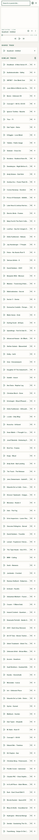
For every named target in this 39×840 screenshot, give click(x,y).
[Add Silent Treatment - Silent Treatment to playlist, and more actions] (34, 643)
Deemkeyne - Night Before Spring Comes (18, 166)
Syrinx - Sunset (12, 706)
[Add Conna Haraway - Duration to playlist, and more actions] (34, 189)
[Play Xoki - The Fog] (4, 510)
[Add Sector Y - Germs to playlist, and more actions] (34, 299)
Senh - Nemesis (12, 565)
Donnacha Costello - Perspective (18, 307)
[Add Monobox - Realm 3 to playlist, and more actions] (34, 502)
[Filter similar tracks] (35, 58)
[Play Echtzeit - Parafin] (4, 588)
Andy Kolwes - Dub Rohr (15, 174)
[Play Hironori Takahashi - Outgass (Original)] (4, 494)
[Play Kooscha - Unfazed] (4, 424)
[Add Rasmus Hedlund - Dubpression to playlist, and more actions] (34, 581)
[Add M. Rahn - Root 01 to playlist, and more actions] (34, 729)
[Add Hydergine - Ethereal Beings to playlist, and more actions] (34, 815)
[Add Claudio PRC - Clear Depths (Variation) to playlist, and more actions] (34, 776)
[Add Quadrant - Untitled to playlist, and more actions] (34, 50)
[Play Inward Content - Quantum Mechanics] (4, 612)
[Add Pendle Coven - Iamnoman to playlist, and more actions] (34, 768)
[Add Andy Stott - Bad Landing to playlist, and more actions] (34, 463)
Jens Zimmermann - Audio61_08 (18, 479)
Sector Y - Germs (13, 299)
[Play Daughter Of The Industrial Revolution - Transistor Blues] (4, 369)
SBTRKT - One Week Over (16, 80)
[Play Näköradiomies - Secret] (4, 291)
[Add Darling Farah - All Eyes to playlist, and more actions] (34, 322)
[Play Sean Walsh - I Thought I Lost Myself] (4, 432)
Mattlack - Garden (13, 714)
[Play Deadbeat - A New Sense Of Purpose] (4, 64)
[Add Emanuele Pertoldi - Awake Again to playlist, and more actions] (34, 620)
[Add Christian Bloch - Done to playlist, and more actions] (34, 393)
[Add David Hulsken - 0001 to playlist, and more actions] (34, 268)
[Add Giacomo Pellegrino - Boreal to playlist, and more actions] (34, 526)
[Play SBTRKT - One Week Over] (4, 80)
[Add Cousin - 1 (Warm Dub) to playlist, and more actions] (34, 604)
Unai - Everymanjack (14, 362)
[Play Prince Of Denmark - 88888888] (4, 197)
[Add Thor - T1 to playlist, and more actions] (34, 119)
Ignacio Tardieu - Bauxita (16, 111)
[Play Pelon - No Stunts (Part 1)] (4, 252)
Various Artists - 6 (13, 260)
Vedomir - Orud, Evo (14, 151)
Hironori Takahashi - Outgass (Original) (18, 495)
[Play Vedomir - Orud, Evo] (4, 150)
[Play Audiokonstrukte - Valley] (4, 72)
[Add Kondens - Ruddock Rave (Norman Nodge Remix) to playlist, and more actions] (34, 158)
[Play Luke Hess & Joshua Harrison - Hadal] (4, 205)
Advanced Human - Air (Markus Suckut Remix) (18, 338)
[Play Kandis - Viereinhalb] (4, 674)
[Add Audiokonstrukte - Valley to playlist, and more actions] (34, 72)
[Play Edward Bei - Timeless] (4, 745)
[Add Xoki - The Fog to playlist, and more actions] (34, 510)
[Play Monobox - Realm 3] (4, 502)
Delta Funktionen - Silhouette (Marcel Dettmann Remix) (18, 409)
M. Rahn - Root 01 (13, 729)
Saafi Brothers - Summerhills (17, 667)
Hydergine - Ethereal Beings (17, 816)
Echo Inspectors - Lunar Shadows (18, 518)
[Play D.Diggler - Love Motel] (4, 135)
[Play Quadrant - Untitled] (4, 50)
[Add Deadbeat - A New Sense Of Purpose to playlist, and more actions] (34, 64)
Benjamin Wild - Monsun (15, 276)
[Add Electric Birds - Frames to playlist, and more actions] (34, 213)
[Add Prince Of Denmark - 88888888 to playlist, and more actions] (34, 197)
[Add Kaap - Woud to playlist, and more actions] (34, 455)
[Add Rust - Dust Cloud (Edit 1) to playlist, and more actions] (34, 792)
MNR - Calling (12, 557)
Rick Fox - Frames (13, 448)
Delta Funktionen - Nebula (16, 237)
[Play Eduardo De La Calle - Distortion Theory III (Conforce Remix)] (4, 698)
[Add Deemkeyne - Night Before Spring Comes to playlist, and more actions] (34, 166)
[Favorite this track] (28, 31)
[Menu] (36, 3)
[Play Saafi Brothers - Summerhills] (4, 667)
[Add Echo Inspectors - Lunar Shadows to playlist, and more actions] (34, 518)
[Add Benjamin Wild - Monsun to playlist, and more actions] (34, 275)
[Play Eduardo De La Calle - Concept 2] (4, 487)
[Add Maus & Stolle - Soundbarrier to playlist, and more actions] (34, 807)
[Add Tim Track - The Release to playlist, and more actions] (34, 471)
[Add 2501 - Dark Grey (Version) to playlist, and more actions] (34, 627)
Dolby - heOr (11, 354)
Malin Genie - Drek (13, 315)
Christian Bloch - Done (15, 393)
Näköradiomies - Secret (15, 291)
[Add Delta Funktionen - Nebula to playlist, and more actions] (34, 236)
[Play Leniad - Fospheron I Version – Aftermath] (4, 541)
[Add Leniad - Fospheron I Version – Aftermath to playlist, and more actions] (34, 541)
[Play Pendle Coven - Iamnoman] (4, 768)
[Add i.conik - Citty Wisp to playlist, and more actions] (34, 416)
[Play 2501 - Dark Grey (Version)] (4, 627)
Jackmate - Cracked (14, 573)
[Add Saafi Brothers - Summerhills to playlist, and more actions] (34, 667)
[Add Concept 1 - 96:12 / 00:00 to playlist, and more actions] (34, 103)
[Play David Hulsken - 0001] (4, 268)
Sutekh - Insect (12, 377)
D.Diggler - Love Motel (15, 135)
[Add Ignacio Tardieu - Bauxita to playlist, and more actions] (34, 111)
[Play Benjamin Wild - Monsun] (4, 275)
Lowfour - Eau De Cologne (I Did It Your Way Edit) (18, 229)
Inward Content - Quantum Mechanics (18, 612)
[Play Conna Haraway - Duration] (4, 189)
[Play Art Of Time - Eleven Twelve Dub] (4, 635)
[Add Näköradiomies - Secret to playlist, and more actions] (34, 291)
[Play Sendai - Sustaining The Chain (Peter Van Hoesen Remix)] (4, 823)
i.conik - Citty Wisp (13, 417)
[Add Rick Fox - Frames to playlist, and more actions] (34, 448)
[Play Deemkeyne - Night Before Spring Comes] (4, 166)
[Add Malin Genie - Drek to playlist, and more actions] (34, 315)
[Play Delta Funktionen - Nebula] (4, 236)
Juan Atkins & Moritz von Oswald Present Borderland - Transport (18, 88)
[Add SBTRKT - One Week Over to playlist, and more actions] (34, 80)
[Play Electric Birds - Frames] (4, 213)
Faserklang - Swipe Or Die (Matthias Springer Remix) (18, 831)
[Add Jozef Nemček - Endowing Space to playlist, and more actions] (34, 440)
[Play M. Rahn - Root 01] (4, 729)
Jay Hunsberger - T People (16, 244)
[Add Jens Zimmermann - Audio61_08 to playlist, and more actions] (34, 479)
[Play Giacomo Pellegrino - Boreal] (4, 526)
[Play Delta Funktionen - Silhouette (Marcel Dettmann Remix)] (4, 408)
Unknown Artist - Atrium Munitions (18, 651)
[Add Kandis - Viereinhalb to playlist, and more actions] (34, 674)
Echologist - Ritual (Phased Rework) (18, 401)
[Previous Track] (15, 38)
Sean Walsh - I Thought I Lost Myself (18, 432)
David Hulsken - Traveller (16, 534)
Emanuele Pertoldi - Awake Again (18, 620)
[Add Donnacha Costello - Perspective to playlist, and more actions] (34, 307)
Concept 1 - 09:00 (13, 737)
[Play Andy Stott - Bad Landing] (4, 463)
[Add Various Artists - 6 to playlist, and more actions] (34, 260)
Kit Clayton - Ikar (13, 753)
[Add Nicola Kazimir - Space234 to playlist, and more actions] (34, 800)
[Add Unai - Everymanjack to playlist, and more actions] (34, 361)
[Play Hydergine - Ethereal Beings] (4, 815)
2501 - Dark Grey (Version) (16, 628)
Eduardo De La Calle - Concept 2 (18, 487)
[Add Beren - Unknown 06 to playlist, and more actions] (34, 95)
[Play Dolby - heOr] (4, 354)
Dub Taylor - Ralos (13, 127)
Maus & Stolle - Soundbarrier (17, 808)
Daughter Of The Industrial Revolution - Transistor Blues (18, 370)
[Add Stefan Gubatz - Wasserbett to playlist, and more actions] (34, 346)
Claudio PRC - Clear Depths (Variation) (18, 776)
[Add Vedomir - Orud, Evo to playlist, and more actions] (34, 150)
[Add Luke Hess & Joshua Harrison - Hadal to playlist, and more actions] (34, 205)
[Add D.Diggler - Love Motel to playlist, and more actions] (34, 135)
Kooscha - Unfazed (14, 424)
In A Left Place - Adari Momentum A (18, 784)
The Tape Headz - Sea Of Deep (18, 550)
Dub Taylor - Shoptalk (14, 722)
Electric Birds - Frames (15, 213)
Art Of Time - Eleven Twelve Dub (18, 636)
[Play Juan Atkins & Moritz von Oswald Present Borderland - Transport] (4, 88)
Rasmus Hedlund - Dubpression (18, 581)
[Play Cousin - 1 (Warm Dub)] (4, 604)
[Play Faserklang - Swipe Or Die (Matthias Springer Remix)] (4, 831)
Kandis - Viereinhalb (14, 675)
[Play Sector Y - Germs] (4, 299)
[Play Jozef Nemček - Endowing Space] (4, 440)
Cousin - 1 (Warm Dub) (15, 604)
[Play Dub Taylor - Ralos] (4, 127)
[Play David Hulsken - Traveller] (4, 534)
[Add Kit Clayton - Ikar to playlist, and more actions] (34, 753)
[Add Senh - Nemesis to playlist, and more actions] (34, 565)
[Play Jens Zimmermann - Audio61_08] (4, 479)
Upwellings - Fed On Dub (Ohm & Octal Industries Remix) (18, 330)
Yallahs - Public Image (15, 143)
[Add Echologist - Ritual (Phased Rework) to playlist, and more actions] (34, 401)
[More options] (35, 31)
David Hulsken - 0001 (14, 268)
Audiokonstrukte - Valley (15, 72)
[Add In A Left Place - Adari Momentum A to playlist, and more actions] (34, 784)
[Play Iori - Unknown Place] (4, 690)
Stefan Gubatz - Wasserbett (17, 346)
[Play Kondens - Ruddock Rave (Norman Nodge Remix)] (4, 158)
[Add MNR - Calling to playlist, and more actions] (34, 557)
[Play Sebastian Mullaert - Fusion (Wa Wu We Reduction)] (4, 596)
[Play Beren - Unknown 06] (4, 95)
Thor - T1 (10, 119)
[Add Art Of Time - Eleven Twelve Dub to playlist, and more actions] (34, 635)
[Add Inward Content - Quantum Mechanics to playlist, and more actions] (34, 612)
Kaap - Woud (11, 456)
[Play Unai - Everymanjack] (4, 361)
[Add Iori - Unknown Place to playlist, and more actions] (34, 690)
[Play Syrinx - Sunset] (4, 706)
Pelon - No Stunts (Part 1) (16, 252)
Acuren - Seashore (13, 659)
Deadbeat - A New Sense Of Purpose (18, 64)
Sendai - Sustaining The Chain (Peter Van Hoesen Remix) (18, 823)
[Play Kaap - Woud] (4, 455)
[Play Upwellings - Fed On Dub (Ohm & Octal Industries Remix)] (4, 330)
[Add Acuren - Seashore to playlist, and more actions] (34, 659)
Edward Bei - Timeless (15, 745)
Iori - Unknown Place (14, 690)
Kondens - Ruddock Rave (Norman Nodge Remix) (18, 158)
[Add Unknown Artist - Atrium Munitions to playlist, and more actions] (34, 651)
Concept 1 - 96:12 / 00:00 (16, 104)
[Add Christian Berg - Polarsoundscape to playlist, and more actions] (34, 760)
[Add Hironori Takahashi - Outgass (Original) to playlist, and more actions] (34, 494)
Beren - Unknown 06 (14, 96)
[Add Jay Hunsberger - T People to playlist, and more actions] (34, 244)
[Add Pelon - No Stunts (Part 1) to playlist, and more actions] (34, 252)
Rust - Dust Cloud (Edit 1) (15, 792)
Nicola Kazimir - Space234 (16, 800)
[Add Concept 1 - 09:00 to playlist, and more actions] (34, 737)
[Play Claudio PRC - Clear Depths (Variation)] (4, 776)
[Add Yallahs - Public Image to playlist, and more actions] (34, 142)
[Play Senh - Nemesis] (4, 565)
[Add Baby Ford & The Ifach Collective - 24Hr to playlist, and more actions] (34, 221)
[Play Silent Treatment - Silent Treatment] (4, 643)
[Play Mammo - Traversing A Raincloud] (4, 283)
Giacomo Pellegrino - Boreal (17, 526)
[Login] (32, 3)
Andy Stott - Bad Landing (15, 463)
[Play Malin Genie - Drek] (4, 315)
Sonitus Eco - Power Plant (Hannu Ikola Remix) (18, 182)
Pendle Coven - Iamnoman (16, 769)
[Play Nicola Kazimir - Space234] (4, 800)
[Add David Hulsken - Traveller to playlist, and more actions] (34, 534)
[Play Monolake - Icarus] (4, 682)
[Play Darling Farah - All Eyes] (4, 322)
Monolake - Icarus (13, 683)
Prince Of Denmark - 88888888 (18, 197)
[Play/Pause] (20, 39)
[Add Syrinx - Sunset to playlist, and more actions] (34, 706)
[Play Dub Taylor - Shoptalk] (4, 721)
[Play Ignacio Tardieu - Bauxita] (4, 111)
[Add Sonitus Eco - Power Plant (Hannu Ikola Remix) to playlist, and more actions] (34, 182)
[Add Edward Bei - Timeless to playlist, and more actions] (34, 745)
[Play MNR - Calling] (4, 557)
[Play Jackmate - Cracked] (4, 573)
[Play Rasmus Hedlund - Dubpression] (4, 581)
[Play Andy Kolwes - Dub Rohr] (4, 174)
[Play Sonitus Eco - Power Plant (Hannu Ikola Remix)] (4, 182)
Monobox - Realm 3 (14, 503)
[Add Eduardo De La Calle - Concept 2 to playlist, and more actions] (34, 487)
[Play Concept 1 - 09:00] (4, 737)
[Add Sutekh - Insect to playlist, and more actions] (34, 377)
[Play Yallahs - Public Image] (4, 142)
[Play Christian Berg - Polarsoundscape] (4, 760)
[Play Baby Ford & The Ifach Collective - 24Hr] (4, 221)
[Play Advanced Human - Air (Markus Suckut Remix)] (4, 338)
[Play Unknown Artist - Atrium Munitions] (4, 651)
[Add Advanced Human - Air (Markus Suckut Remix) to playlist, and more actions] (34, 338)
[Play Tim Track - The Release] (4, 471)
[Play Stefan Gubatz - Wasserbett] (4, 346)
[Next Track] (24, 38)
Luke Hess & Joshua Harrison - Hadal (18, 205)
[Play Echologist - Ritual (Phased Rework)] (4, 401)
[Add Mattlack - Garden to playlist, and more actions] (34, 714)
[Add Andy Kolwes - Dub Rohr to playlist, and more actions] (34, 174)
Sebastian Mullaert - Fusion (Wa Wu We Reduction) (18, 596)
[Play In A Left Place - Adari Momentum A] (4, 784)
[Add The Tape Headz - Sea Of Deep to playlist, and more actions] (34, 549)
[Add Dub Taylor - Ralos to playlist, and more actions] (34, 127)
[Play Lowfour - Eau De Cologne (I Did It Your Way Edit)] (4, 228)
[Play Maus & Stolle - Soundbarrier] (4, 807)
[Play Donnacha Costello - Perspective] (4, 307)
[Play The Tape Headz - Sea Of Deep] (4, 549)
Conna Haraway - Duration (16, 190)
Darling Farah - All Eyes (15, 323)
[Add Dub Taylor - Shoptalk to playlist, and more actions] (34, 721)
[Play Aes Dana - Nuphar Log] (4, 385)
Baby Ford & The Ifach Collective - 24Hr (18, 221)
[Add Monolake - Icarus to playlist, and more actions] (34, 682)
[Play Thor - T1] (4, 119)
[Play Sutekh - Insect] (4, 377)
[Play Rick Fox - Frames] (4, 448)
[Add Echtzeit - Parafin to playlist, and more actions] (34, 588)
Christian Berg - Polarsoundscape (18, 761)
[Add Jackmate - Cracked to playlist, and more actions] (34, 573)
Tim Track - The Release (15, 471)
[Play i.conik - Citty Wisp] (4, 416)
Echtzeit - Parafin (13, 589)
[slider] (15, 35)
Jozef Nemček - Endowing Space (18, 440)
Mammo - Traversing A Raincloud (18, 284)
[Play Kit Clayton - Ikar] (4, 753)
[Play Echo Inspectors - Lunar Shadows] (4, 518)
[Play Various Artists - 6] (4, 260)
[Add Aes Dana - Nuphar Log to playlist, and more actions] (34, 385)
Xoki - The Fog (12, 510)
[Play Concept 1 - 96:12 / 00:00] (4, 103)
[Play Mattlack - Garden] (4, 714)
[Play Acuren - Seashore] (4, 659)
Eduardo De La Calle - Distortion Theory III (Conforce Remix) (18, 698)
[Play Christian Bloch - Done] (4, 393)
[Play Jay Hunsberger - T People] (4, 244)
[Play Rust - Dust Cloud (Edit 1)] (4, 792)
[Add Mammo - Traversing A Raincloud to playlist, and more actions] (34, 283)
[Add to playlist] (32, 31)
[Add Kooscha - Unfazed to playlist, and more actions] (34, 424)
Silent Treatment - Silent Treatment (18, 643)
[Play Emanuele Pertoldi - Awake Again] (4, 620)
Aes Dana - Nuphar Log (15, 385)
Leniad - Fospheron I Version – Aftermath (18, 542)
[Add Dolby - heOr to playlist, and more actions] (34, 354)
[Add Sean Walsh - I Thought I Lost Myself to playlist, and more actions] (34, 432)
